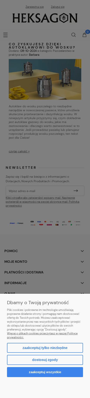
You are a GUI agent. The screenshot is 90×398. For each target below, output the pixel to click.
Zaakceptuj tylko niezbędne (45, 348)
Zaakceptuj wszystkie (45, 372)
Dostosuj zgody (45, 360)
